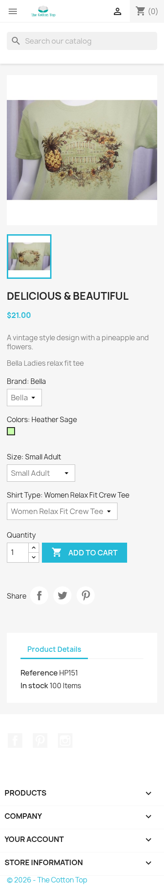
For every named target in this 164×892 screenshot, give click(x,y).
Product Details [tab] (54, 649)
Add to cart (84, 552)
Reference (39, 672)
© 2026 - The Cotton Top (47, 880)
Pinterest (86, 595)
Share (39, 595)
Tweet (62, 595)
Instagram (65, 740)
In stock (34, 685)
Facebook (15, 740)
